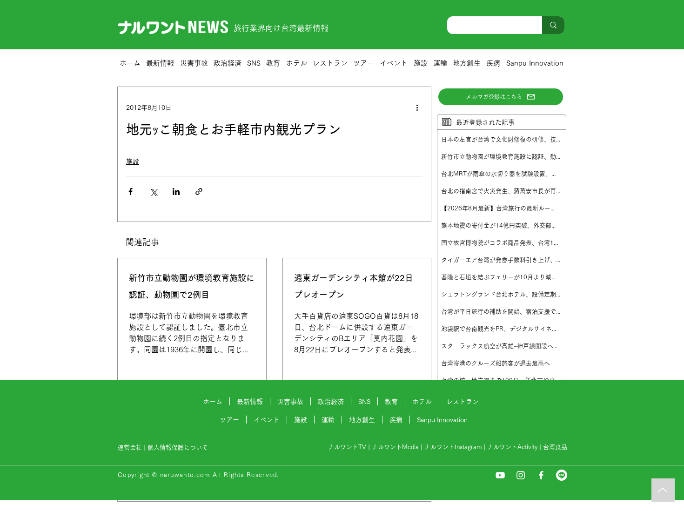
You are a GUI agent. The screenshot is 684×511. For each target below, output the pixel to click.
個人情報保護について (179, 447)
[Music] (663, 490)
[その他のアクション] (416, 107)
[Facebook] (541, 475)
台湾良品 (555, 447)
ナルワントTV (347, 447)
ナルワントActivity (512, 447)
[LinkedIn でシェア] (176, 191)
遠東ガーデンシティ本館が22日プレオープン (353, 286)
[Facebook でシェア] (130, 191)
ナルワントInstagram (453, 447)
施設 (132, 161)
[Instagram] (520, 475)
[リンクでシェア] (198, 191)
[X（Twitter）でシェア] (153, 191)
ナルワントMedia (395, 447)
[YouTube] (500, 475)
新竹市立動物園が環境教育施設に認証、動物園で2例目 (192, 286)
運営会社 (130, 447)
